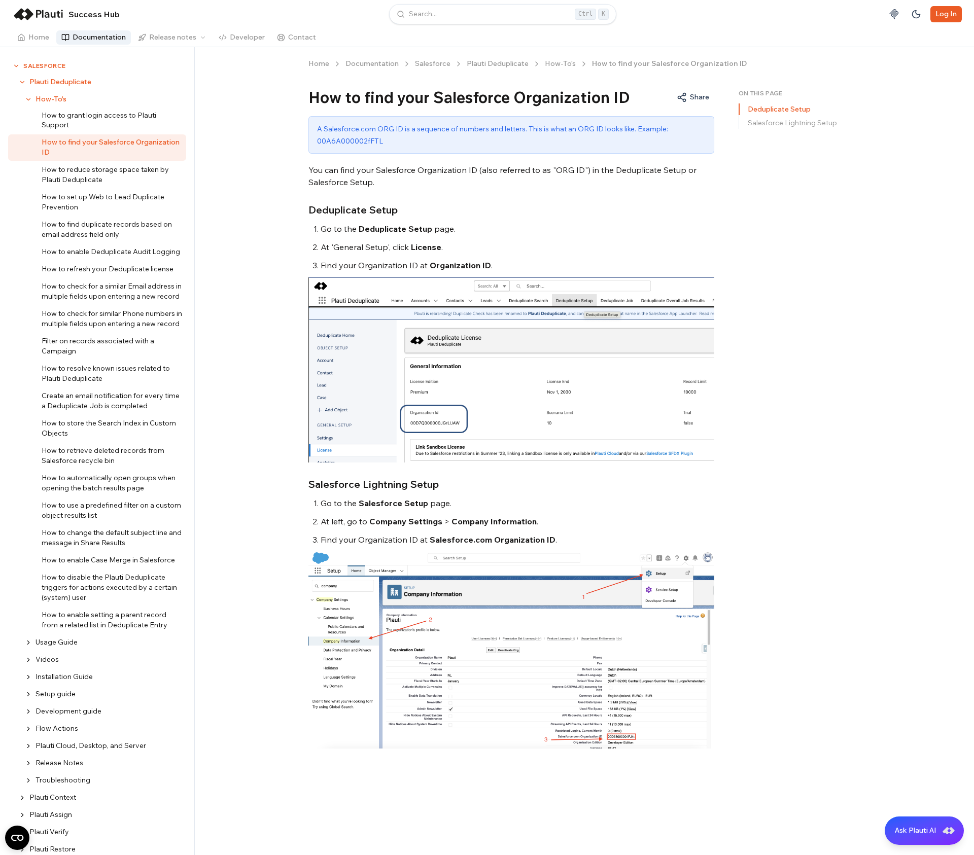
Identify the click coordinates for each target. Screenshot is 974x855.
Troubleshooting (63, 780)
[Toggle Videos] (28, 660)
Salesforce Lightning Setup (792, 122)
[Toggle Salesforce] (16, 66)
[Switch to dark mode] (916, 14)
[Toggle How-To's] (28, 99)
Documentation (99, 37)
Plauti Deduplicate (60, 81)
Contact (302, 37)
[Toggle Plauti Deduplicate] (22, 82)
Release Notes (59, 762)
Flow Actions (57, 728)
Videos (47, 659)
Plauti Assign (50, 814)
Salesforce (44, 65)
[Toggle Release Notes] (28, 763)
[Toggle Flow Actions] (28, 729)
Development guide (68, 711)
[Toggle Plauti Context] (22, 798)
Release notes (172, 37)
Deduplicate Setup (779, 109)
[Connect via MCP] (894, 14)
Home (38, 37)
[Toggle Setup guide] (28, 694)
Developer (247, 37)
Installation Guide (64, 676)
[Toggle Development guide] (28, 711)
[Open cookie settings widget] (17, 838)
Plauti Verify (49, 831)
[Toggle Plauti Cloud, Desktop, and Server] (28, 746)
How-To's (51, 98)
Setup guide (56, 693)
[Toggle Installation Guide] (28, 677)
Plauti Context (52, 797)
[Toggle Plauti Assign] (22, 815)
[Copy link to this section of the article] (405, 210)
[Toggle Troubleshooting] (28, 780)
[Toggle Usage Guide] (28, 642)
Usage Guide (57, 642)
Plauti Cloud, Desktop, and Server (91, 745)
